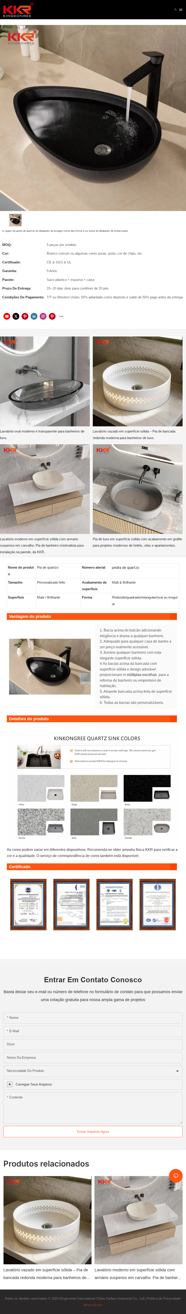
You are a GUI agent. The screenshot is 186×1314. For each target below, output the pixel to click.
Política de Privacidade (164, 1298)
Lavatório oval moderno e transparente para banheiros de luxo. (42, 434)
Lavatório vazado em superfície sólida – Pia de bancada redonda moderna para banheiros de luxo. (134, 434)
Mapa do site (93, 1305)
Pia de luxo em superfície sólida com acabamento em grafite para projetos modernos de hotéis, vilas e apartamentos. (137, 542)
